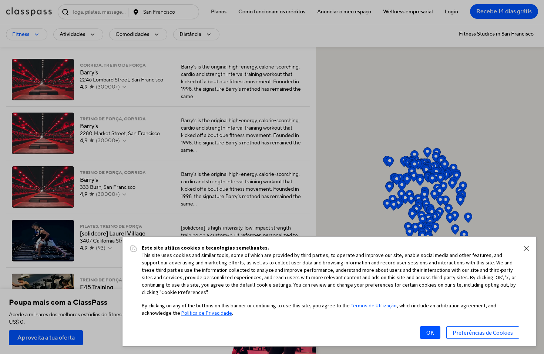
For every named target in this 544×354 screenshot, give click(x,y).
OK (430, 332)
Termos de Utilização (374, 305)
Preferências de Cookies (483, 332)
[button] (526, 248)
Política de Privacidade (206, 313)
